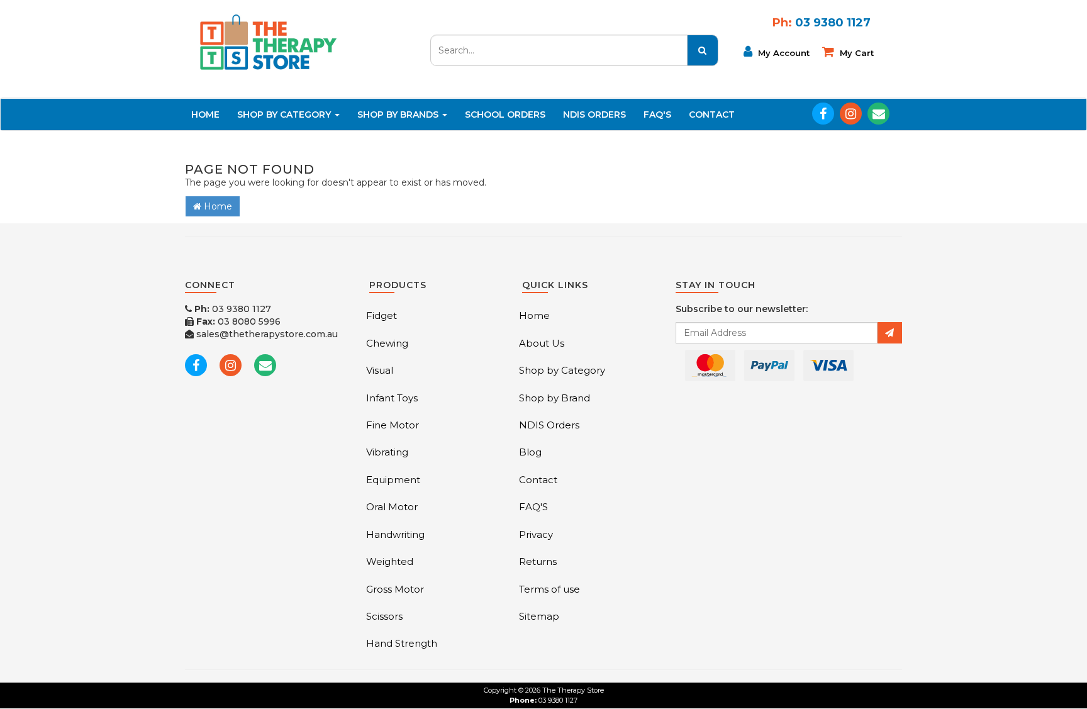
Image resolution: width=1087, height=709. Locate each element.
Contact (712, 114)
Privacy (536, 534)
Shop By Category (285, 114)
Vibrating (387, 452)
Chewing (387, 343)
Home (205, 114)
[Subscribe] (889, 332)
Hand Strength (401, 643)
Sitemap (539, 616)
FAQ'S (657, 114)
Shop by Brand (554, 398)
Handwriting (395, 534)
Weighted (389, 561)
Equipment (393, 480)
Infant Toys (392, 398)
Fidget (381, 315)
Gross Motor (395, 589)
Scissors (384, 616)
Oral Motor (392, 507)
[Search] (702, 50)
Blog (530, 452)
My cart (855, 53)
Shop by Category (562, 370)
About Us (541, 343)
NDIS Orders (594, 114)
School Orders (505, 114)
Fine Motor (392, 425)
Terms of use (549, 589)
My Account (782, 53)
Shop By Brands (399, 114)
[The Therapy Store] (267, 41)
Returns (538, 561)
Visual (379, 370)
